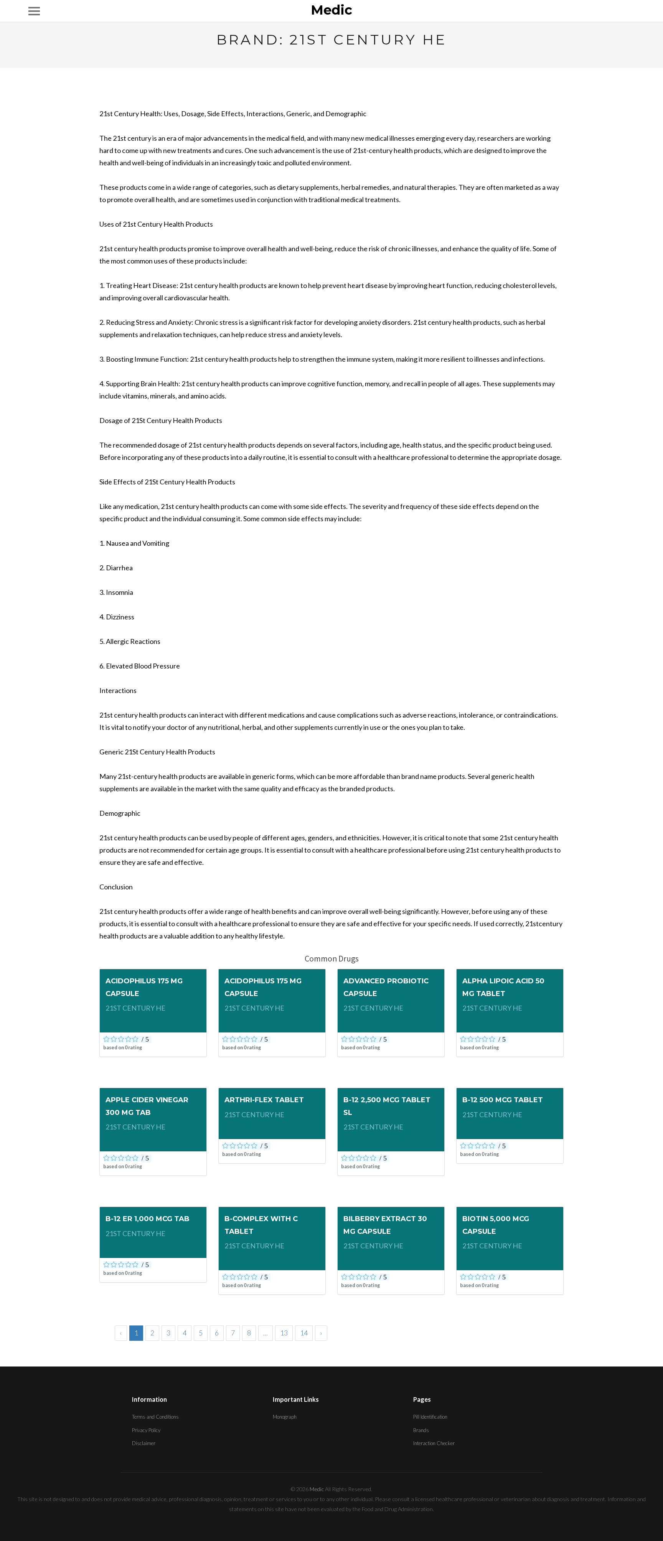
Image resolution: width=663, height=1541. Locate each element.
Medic (331, 10)
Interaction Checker (434, 1443)
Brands (421, 1430)
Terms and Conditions (155, 1417)
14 (304, 1333)
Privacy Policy (146, 1430)
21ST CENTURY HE (135, 1008)
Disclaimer (143, 1443)
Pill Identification (430, 1417)
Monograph (285, 1417)
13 (284, 1333)
